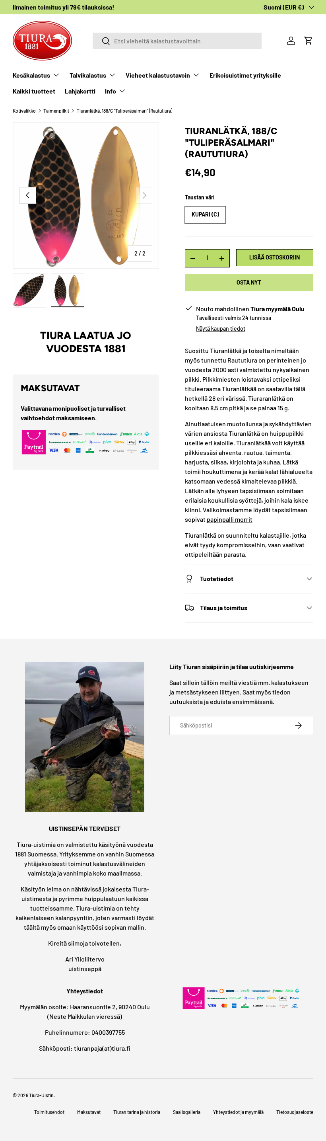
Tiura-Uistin (41, 1095)
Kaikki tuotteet (34, 91)
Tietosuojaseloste (294, 1112)
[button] (308, 40)
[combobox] (177, 41)
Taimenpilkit (56, 110)
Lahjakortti (80, 91)
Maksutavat (89, 1112)
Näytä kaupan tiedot (220, 328)
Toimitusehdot (49, 1112)
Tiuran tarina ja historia (136, 1112)
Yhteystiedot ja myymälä (238, 1112)
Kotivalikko (24, 110)
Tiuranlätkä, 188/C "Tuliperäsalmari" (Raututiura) (124, 110)
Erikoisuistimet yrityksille (245, 75)
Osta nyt (249, 282)
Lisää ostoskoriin (274, 257)
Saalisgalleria (186, 1112)
